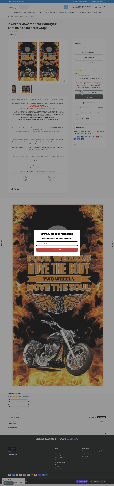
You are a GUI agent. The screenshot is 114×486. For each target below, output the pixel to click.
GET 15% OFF (57, 249)
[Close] (78, 232)
